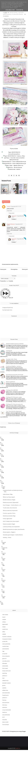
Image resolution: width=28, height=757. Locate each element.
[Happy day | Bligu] (4, 188)
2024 (2, 444)
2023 (2, 449)
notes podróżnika (6, 643)
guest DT (4, 658)
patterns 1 (4, 697)
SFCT (3, 717)
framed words (5, 695)
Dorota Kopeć (5, 724)
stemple (4, 619)
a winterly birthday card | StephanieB (12, 526)
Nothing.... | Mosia (7, 537)
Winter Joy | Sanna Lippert (9, 497)
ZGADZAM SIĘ (19, 10)
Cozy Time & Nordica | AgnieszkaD (14, 411)
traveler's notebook (6, 636)
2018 (2, 476)
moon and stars (5, 702)
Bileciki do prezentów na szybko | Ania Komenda (14, 529)
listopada (4, 542)
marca (3, 585)
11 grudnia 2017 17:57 (16, 206)
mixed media (5, 665)
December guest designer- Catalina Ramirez (13, 534)
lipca (3, 564)
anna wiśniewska (6, 714)
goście (3, 685)
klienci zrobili (5, 722)
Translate (11, 281)
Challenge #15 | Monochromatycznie (14, 404)
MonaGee (4, 719)
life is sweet (5, 668)
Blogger (24, 731)
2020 (2, 465)
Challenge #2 (9, 350)
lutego (4, 591)
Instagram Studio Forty (7, 307)
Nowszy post (3, 269)
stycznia (4, 596)
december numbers (6, 683)
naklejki (4, 634)
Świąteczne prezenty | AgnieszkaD (11, 502)
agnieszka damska (13, 12)
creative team (5, 646)
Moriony (4, 700)
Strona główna (14, 269)
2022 (2, 454)
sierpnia (4, 558)
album (3, 631)
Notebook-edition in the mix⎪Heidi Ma (14, 343)
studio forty (5, 629)
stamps (4, 626)
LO (12, 14)
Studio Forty (3, 427)
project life (4, 641)
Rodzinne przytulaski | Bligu (9, 515)
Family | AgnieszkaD (8, 518)
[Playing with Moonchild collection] (23, 188)
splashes (4, 687)
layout (3, 617)
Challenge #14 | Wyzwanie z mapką (14, 397)
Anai (3, 678)
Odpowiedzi (11, 213)
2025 (2, 438)
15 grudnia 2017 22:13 (18, 239)
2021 (2, 460)
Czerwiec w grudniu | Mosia (9, 513)
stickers (4, 621)
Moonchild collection (18, 14)
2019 (2, 471)
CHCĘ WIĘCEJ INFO (10, 10)
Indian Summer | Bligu (8, 494)
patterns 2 (4, 675)
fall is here (4, 705)
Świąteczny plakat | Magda (9, 524)
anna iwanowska (6, 692)
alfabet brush (5, 680)
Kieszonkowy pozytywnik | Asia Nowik (14, 374)
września (4, 553)
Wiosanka (4, 663)
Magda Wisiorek (11, 224)
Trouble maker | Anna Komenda (10, 507)
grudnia (4, 486)
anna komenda (5, 648)
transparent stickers (6, 639)
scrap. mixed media (6, 709)
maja (3, 574)
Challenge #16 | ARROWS (12, 390)
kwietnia (4, 580)
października (5, 547)
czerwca (4, 569)
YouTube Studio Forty (7, 310)
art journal (4, 653)
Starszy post (25, 269)
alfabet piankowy (7, 14)
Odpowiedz (9, 210)
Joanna (8, 206)
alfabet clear (5, 690)
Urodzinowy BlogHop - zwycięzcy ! (14, 366)
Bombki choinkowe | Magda (9, 499)
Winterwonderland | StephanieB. (11, 510)
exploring (4, 673)
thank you (4, 712)
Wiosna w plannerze (10, 381)
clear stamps (5, 614)
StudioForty (17, 748)
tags (3, 651)
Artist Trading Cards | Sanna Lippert (11, 521)
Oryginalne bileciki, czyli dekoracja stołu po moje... (13, 491)
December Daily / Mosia (11, 359)
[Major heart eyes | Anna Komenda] (14, 188)
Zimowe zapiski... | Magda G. (9, 532)
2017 (2, 481)
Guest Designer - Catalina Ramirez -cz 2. (12, 505)
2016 (2, 602)
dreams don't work (6, 670)
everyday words (6, 661)
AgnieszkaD (21, 12)
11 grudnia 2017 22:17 (18, 216)
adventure (4, 707)
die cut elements (6, 656)
